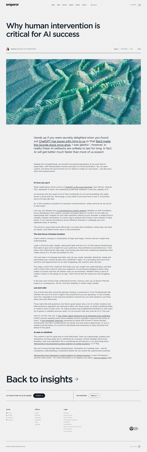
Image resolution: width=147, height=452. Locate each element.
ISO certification (68, 429)
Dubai (36, 422)
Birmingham (38, 420)
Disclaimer (66, 413)
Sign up (93, 395)
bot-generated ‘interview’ (52, 321)
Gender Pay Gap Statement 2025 (72, 426)
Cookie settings (68, 431)
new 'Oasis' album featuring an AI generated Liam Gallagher (84, 316)
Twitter (9, 413)
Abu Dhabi (37, 424)
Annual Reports (68, 424)
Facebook (10, 417)
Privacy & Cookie (68, 415)
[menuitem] (53, 5)
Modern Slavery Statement (71, 420)
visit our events (100, 358)
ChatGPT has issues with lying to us (62, 141)
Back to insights (39, 379)
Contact (38, 395)
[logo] (12, 5)
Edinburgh (37, 415)
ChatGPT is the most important (78, 187)
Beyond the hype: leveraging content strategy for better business (62, 344)
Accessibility (67, 422)
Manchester (38, 417)
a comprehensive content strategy (72, 211)
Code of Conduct (68, 417)
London (37, 413)
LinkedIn (9, 415)
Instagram (10, 420)
